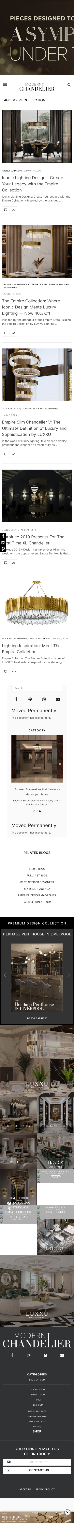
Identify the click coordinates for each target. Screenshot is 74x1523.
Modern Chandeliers (45, 408)
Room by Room (37, 1380)
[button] (69, 975)
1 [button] (34, 811)
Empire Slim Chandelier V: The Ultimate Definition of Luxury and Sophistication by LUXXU (34, 428)
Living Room (38, 1389)
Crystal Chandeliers (14, 284)
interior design (37, 284)
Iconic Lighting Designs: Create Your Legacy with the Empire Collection (32, 183)
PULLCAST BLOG (37, 875)
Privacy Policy (45, 1489)
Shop (37, 1431)
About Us (25, 1489)
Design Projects (37, 1411)
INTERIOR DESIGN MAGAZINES (37, 895)
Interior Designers (37, 1416)
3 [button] (40, 811)
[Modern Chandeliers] (37, 84)
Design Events (10, 530)
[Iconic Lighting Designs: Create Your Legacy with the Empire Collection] (37, 136)
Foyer (38, 1400)
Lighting (53, 284)
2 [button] (37, 811)
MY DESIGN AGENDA (37, 888)
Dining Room (38, 1394)
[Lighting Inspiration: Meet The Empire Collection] (37, 604)
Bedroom (38, 1405)
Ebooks (37, 1426)
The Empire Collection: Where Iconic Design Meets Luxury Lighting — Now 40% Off (31, 307)
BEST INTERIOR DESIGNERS (37, 882)
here (47, 717)
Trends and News (12, 170)
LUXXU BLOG (37, 868)
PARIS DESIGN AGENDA (37, 901)
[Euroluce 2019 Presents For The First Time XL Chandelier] (37, 496)
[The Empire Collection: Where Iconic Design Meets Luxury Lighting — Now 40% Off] (37, 251)
